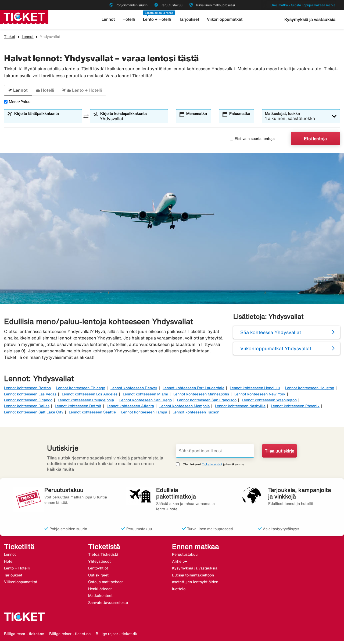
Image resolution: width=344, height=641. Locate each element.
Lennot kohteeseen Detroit (78, 406)
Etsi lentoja (315, 138)
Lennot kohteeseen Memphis (184, 406)
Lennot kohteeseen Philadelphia (86, 400)
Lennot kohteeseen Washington (269, 400)
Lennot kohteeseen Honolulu (255, 388)
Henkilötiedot (100, 589)
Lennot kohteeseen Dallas (26, 406)
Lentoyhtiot (98, 568)
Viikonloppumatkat (224, 19)
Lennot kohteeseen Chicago (80, 388)
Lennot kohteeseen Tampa (144, 412)
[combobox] (46, 118)
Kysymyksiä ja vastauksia (309, 19)
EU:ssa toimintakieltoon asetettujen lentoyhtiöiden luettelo (195, 582)
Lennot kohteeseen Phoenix (295, 406)
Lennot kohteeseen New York (259, 394)
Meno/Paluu (19, 102)
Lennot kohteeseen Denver (133, 388)
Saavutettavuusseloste (108, 602)
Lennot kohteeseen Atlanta (130, 406)
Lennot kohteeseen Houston (309, 388)
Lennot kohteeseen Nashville (240, 406)
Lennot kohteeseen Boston (27, 388)
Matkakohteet (100, 595)
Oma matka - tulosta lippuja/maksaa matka (302, 5)
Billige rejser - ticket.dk (116, 634)
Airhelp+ (179, 561)
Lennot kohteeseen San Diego (145, 400)
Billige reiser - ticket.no (70, 634)
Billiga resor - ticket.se (24, 634)
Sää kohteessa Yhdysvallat (270, 332)
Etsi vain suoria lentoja (255, 138)
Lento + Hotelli (157, 19)
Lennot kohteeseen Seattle (92, 412)
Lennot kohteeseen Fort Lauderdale (193, 388)
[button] (18, 90)
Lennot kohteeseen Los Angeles (89, 394)
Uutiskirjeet (98, 575)
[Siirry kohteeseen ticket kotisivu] (24, 16)
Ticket (9, 36)
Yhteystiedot (99, 561)
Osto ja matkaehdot (105, 582)
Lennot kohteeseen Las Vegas (30, 394)
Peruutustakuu (185, 554)
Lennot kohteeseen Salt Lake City (33, 412)
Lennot (108, 19)
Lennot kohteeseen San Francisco (206, 400)
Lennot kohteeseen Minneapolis (201, 394)
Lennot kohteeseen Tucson (196, 412)
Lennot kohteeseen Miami (145, 394)
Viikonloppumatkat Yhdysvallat (275, 348)
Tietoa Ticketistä (103, 554)
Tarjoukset (189, 19)
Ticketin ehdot (212, 464)
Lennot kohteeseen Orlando (28, 400)
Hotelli (129, 19)
